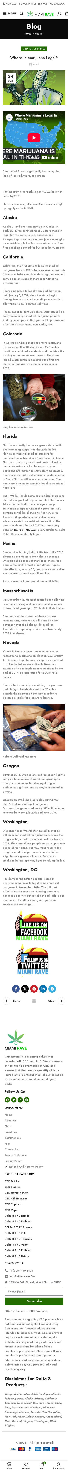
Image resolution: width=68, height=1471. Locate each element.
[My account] (59, 13)
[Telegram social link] (52, 989)
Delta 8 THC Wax (25, 530)
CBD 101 (39, 33)
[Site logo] (40, 13)
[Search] (21, 13)
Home (28, 33)
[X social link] (25, 989)
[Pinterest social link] (34, 989)
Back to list (34, 1001)
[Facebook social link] (16, 989)
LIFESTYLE (39, 48)
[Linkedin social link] (43, 989)
